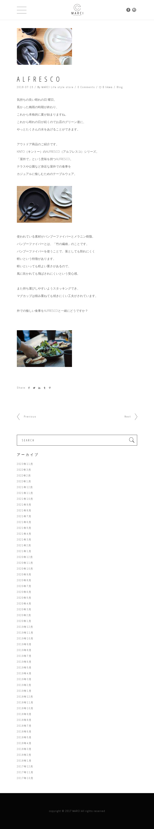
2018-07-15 (25, 87)
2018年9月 (24, 714)
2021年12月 (25, 487)
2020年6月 (24, 592)
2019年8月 (24, 650)
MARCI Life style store (58, 87)
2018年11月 (25, 702)
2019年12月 (25, 627)
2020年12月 (25, 557)
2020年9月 (24, 574)
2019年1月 (24, 691)
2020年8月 (24, 580)
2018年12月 (25, 696)
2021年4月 (24, 533)
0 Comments (86, 87)
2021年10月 (25, 499)
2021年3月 (24, 539)
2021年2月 (24, 545)
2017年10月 (25, 778)
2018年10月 (25, 708)
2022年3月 (24, 469)
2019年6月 (24, 661)
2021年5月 (24, 528)
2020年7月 (24, 586)
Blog (120, 87)
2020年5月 (24, 597)
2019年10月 (25, 638)
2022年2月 (24, 475)
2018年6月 (24, 731)
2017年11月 (25, 772)
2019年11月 (25, 632)
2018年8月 (24, 720)
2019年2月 (24, 685)
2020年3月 (24, 609)
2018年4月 (24, 743)
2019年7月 (24, 656)
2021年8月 (24, 510)
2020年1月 (24, 621)
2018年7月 (24, 725)
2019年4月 (24, 673)
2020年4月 (24, 603)
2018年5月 (24, 737)
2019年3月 (24, 679)
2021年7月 (24, 516)
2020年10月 (25, 568)
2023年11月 (25, 464)
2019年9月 (24, 644)
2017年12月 (25, 766)
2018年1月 (24, 760)
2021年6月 (24, 522)
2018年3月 (24, 749)
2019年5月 (24, 667)
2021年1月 (24, 551)
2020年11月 (25, 563)
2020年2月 (24, 615)
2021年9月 (24, 504)
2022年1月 (24, 481)
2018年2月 (24, 755)
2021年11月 (25, 493)
